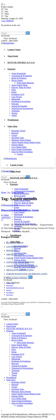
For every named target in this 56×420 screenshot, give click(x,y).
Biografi (14, 133)
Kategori (11, 69)
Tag (8, 192)
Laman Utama (14, 49)
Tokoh (14, 115)
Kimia (14, 92)
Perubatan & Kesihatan (20, 101)
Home (3, 192)
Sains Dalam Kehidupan (21, 149)
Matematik (15, 99)
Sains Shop (12, 126)
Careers (20, 154)
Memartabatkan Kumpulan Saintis (20, 210)
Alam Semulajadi (18, 73)
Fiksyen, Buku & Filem (21, 87)
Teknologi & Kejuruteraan (22, 108)
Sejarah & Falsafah (19, 106)
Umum (14, 135)
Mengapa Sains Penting (21, 140)
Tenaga (14, 113)
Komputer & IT (17, 94)
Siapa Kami (13, 56)
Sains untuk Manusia (25, 83)
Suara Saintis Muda (19, 85)
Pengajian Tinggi (18, 131)
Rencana (15, 104)
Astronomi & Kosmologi (21, 76)
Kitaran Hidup (17, 145)
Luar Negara (16, 97)
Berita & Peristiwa (19, 78)
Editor (6, 215)
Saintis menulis (17, 192)
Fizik (13, 90)
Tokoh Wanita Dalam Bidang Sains (26, 142)
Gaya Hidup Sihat (18, 147)
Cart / (8, 21)
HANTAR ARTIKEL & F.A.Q (21, 62)
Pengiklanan (13, 120)
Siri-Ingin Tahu (17, 138)
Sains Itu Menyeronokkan (22, 152)
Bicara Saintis (17, 80)
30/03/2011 (6, 217)
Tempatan (15, 111)
